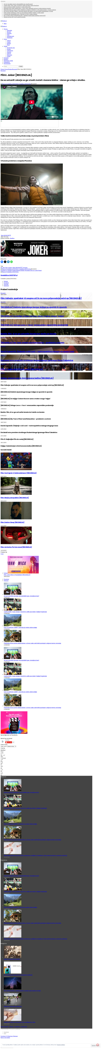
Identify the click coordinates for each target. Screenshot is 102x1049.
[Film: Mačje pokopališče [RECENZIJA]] (16, 494)
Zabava (9, 40)
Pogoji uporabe (5, 1026)
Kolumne (6, 57)
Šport (8, 45)
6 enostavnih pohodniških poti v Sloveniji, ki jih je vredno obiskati (20, 14)
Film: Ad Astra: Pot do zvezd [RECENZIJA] (16, 547)
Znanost (9, 52)
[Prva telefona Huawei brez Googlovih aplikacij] (12, 973)
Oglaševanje (24, 1026)
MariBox (12, 238)
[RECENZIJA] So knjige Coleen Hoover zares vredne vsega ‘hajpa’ (32, 316)
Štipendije (9, 30)
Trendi (5, 46)
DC (1, 267)
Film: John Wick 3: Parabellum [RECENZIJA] (17, 575)
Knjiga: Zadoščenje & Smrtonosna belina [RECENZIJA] (27, 378)
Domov (2, 69)
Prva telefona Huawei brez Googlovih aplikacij (18, 975)
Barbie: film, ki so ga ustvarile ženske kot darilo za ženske (28, 333)
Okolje (8, 56)
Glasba (9, 42)
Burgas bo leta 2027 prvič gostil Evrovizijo (14, 17)
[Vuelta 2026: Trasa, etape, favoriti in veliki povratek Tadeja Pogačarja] (12, 610)
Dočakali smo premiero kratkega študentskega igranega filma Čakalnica (37, 360)
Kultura (9, 43)
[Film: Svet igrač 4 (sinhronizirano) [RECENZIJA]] (16, 469)
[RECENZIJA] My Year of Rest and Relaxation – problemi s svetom (32, 342)
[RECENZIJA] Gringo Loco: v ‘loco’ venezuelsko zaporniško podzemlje (34, 325)
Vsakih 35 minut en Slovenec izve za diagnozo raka (19, 1022)
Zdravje (9, 53)
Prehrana (9, 33)
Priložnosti (9, 37)
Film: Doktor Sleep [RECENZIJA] (12, 522)
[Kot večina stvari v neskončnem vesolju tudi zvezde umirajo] (12, 989)
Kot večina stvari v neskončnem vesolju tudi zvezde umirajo (22, 991)
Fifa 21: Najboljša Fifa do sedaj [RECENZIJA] (22, 369)
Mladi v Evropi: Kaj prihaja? (12, 959)
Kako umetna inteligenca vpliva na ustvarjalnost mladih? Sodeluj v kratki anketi (24, 12)
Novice (5, 29)
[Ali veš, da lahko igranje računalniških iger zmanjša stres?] (12, 594)
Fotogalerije (7, 62)
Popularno (6, 579)
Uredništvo (17, 1026)
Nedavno (6, 580)
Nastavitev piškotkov (61, 1044)
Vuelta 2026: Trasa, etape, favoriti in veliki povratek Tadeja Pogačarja (21, 5)
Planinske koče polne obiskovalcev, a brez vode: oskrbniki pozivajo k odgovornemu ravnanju (27, 8)
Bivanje (9, 32)
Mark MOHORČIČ (6, 235)
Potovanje (9, 55)
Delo (8, 34)
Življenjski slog (11, 47)
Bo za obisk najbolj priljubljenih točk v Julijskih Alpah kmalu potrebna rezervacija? (25, 15)
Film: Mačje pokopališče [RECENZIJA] (15, 498)
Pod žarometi (7, 63)
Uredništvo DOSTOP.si (25, 83)
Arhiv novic (4, 746)
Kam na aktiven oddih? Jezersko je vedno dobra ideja (17, 7)
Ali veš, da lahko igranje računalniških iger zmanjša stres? (18, 4)
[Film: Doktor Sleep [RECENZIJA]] (16, 519)
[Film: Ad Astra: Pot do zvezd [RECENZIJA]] (16, 543)
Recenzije (14, 69)
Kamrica (6, 59)
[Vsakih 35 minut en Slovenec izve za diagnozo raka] (12, 1020)
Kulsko (9, 49)
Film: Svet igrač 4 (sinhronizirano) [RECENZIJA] (18, 473)
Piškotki (11, 1026)
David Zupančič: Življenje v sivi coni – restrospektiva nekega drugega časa (37, 351)
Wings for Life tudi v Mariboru (13, 1006)
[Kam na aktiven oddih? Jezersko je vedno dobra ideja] (12, 625)
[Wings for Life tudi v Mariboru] (12, 1004)
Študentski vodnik (8, 60)
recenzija (25, 267)
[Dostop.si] (4, 21)
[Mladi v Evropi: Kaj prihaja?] (12, 957)
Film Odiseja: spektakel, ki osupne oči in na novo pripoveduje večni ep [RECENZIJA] (41, 298)
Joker (6, 267)
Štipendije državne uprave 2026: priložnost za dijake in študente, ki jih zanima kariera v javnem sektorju (30, 9)
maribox (10, 267)
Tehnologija (10, 50)
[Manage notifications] (97, 1045)
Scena (5, 39)
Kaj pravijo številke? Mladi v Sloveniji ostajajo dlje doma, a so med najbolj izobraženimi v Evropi (28, 11)
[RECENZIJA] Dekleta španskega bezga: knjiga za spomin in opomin (34, 307)
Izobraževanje (10, 36)
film (4, 267)
